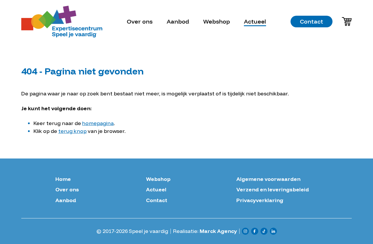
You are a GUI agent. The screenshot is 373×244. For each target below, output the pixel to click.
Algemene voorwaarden (268, 179)
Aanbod (178, 21)
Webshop (216, 21)
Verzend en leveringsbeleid (272, 189)
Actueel (255, 21)
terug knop (72, 131)
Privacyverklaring (259, 200)
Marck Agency (218, 231)
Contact (311, 21)
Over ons (140, 21)
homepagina (98, 123)
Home (63, 179)
